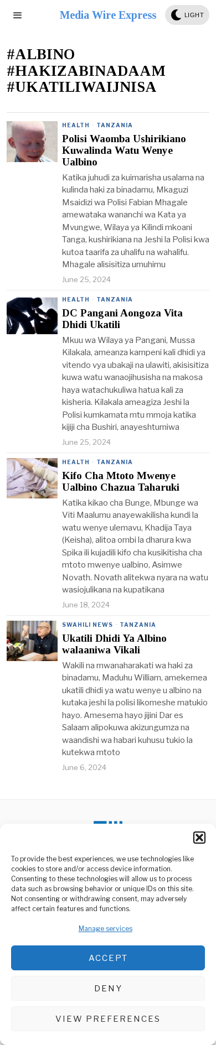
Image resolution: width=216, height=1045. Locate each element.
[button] (199, 837)
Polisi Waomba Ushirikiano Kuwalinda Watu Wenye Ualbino (124, 150)
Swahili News (87, 624)
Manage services (105, 928)
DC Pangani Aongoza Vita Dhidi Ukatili (122, 319)
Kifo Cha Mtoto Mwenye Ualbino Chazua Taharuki (120, 481)
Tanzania (114, 125)
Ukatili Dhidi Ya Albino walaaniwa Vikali (114, 644)
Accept (108, 958)
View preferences (108, 1019)
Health (76, 125)
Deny (108, 989)
